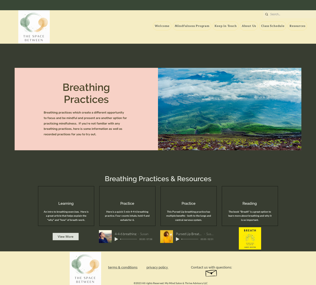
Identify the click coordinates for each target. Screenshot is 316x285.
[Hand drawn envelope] (211, 272)
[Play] (116, 239)
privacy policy (157, 267)
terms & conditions (123, 267)
